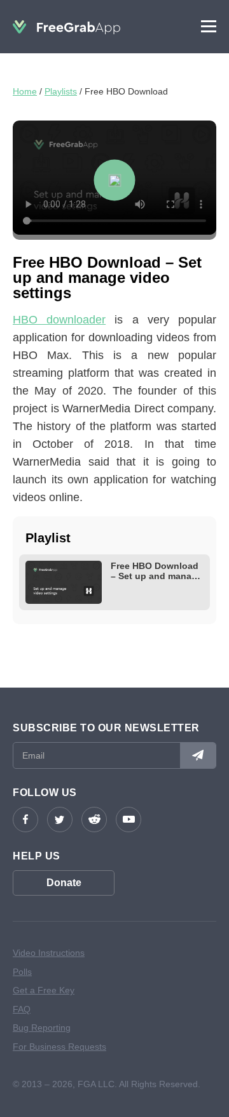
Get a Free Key (43, 990)
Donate (63, 882)
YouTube (128, 819)
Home (25, 91)
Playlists (61, 91)
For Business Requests (59, 1047)
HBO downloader (59, 319)
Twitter (60, 819)
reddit (94, 819)
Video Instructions (49, 953)
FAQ (22, 1009)
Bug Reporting (42, 1027)
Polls (22, 972)
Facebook (25, 819)
